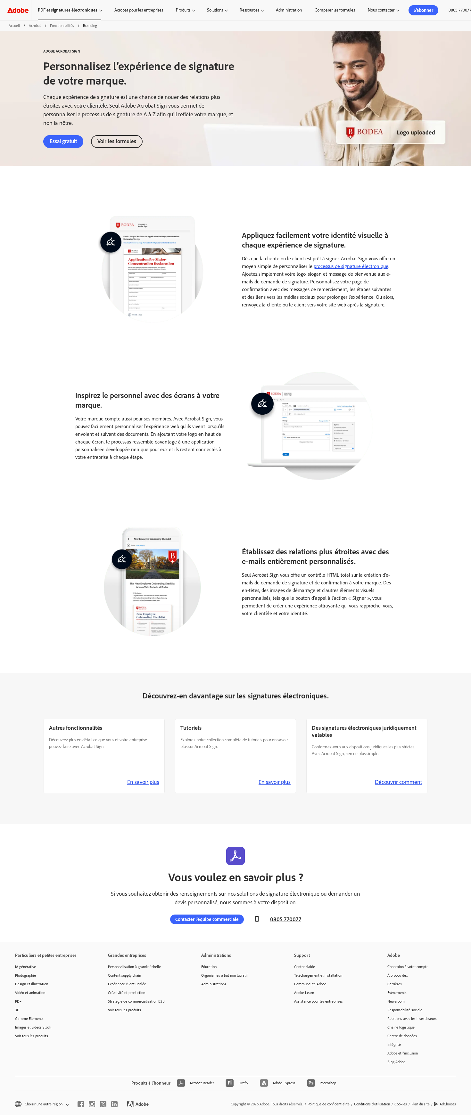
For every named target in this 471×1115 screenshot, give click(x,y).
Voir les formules (116, 141)
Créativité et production (126, 992)
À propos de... (397, 975)
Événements (397, 992)
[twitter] (103, 1104)
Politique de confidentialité (329, 1104)
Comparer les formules (335, 10)
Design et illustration (31, 984)
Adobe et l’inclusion (402, 1053)
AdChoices (448, 1104)
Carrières (394, 984)
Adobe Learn (304, 992)
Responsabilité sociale (404, 1010)
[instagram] (92, 1104)
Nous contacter (381, 10)
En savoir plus (143, 781)
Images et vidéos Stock (33, 1027)
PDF (18, 1001)
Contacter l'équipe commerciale (207, 919)
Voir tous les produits (31, 1036)
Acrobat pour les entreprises (138, 10)
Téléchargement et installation (318, 975)
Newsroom (396, 1001)
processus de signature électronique (351, 266)
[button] (41, 1104)
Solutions (215, 10)
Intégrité (394, 1044)
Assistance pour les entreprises (318, 1001)
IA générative (25, 966)
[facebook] (81, 1104)
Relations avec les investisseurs (412, 1018)
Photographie (25, 975)
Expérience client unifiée (127, 984)
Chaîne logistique (401, 1027)
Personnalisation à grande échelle (134, 966)
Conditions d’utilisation (372, 1104)
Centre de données (402, 1036)
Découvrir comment (398, 781)
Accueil (14, 25)
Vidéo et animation (30, 992)
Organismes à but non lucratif (224, 975)
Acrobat (35, 25)
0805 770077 (285, 919)
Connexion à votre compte (407, 966)
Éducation (209, 966)
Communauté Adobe (310, 984)
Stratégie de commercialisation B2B (136, 1001)
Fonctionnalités (62, 25)
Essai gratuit (63, 141)
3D (17, 1010)
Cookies (400, 1104)
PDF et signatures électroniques (67, 10)
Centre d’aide (304, 966)
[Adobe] (18, 10)
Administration (289, 10)
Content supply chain (124, 975)
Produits (183, 10)
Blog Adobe (396, 1062)
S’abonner (423, 10)
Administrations (213, 984)
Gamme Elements (29, 1018)
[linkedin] (114, 1104)
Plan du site (420, 1104)
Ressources (249, 10)
